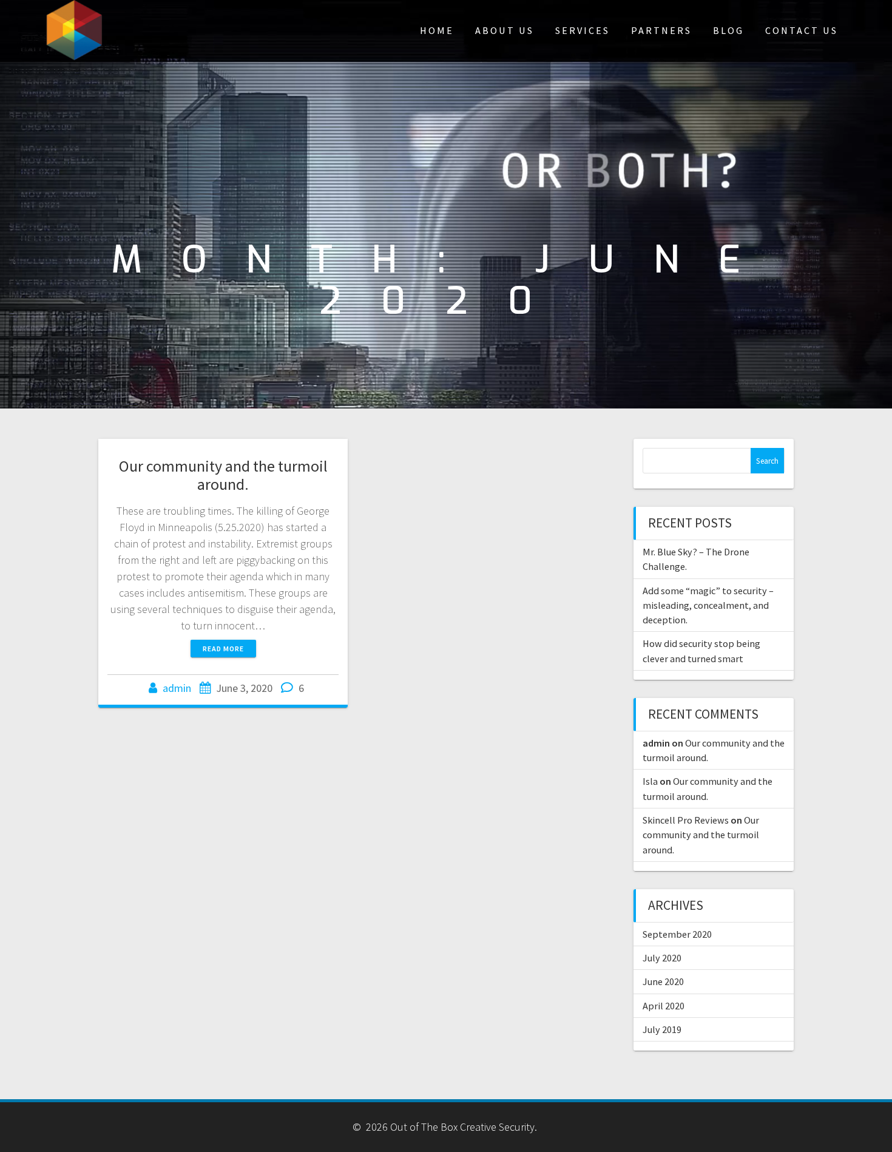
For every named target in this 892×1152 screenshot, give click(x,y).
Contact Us (801, 30)
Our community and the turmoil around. (223, 475)
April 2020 (663, 1006)
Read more (223, 648)
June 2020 (663, 981)
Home (437, 30)
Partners (661, 30)
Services (582, 30)
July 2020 (662, 958)
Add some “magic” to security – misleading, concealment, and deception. (708, 605)
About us (504, 30)
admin (177, 688)
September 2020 (677, 934)
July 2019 (662, 1029)
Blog (728, 30)
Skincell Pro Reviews (686, 820)
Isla (650, 781)
